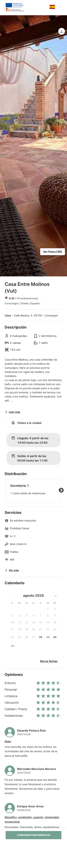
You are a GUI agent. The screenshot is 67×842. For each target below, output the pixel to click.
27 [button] (33, 637)
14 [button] (40, 622)
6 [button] (33, 615)
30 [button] (54, 637)
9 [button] (55, 615)
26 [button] (26, 637)
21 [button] (40, 629)
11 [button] (19, 622)
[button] (12, 596)
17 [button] (12, 629)
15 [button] (47, 622)
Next (61, 490)
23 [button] (54, 629)
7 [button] (41, 615)
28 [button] (40, 637)
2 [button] (55, 608)
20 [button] (33, 629)
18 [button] (19, 629)
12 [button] (26, 622)
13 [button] (33, 622)
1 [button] (48, 608)
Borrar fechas (49, 661)
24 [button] (12, 637)
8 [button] (48, 615)
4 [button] (19, 615)
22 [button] (47, 629)
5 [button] (26, 615)
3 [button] (12, 615)
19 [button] (26, 629)
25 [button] (19, 637)
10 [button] (12, 622)
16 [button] (54, 622)
